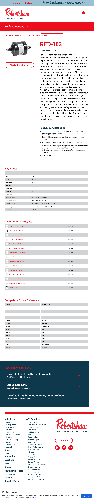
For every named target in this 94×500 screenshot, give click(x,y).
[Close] (92, 491)
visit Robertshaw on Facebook (64, 447)
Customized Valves (35, 444)
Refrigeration (11, 425)
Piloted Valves (33, 457)
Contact (64, 440)
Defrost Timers (33, 462)
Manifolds (31, 434)
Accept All (86, 496)
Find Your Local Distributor (29, 375)
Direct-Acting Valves (35, 447)
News (7, 463)
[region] (47, 494)
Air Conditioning (12, 439)
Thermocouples (33, 439)
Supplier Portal (12, 481)
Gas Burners (32, 422)
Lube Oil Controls (34, 477)
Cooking (9, 422)
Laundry (9, 430)
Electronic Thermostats (36, 464)
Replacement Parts (14, 470)
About (7, 450)
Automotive (10, 444)
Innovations (10, 456)
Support (9, 467)
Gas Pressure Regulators (37, 425)
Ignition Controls (34, 472)
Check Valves (32, 454)
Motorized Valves (34, 459)
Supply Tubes (33, 437)
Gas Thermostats (34, 427)
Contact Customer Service (19, 386)
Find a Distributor (19, 65)
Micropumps (32, 452)
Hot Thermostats (34, 469)
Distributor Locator (10, 476)
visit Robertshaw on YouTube (70, 447)
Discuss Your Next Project (36, 397)
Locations (9, 460)
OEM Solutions (33, 419)
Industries (10, 419)
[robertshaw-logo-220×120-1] (17, 13)
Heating (9, 437)
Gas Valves (32, 430)
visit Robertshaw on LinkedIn (57, 447)
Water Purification (13, 434)
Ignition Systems (34, 432)
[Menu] (87, 13)
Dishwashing (11, 427)
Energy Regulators (34, 467)
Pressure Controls (34, 474)
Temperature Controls (36, 479)
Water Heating (11, 432)
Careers (9, 453)
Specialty (9, 447)
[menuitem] (83, 13)
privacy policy (33, 497)
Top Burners (32, 442)
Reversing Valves (34, 449)
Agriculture (10, 442)
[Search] (83, 12)
